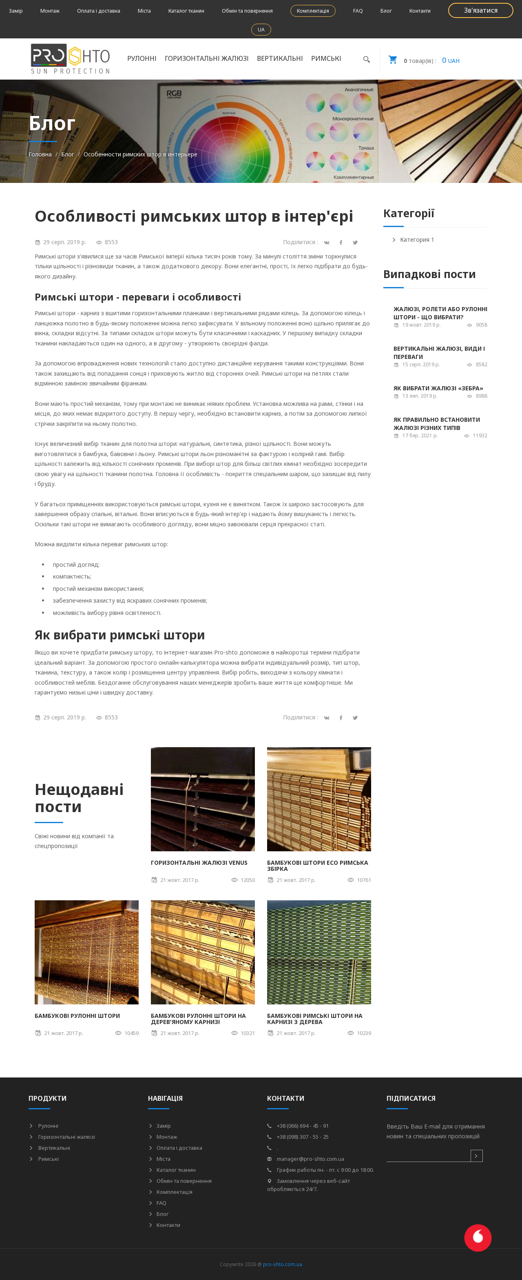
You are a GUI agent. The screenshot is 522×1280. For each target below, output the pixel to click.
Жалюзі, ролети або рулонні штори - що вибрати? (440, 313)
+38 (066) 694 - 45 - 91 (302, 1125)
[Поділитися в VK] (328, 717)
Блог (386, 10)
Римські (48, 1158)
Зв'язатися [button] (481, 10)
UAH (432, 60)
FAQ (358, 10)
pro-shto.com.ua (282, 1264)
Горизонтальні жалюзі (66, 1136)
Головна (40, 154)
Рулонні (47, 1125)
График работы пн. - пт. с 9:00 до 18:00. (325, 1169)
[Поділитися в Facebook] (342, 717)
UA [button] (261, 29)
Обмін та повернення (247, 10)
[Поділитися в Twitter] (356, 717)
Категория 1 (417, 239)
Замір (16, 10)
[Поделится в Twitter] (356, 242)
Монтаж (50, 10)
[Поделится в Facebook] (342, 242)
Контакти (420, 10)
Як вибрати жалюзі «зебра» (438, 388)
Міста (144, 10)
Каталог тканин (186, 10)
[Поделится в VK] (328, 242)
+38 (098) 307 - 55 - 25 (302, 1136)
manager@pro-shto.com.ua (310, 1158)
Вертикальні (53, 1147)
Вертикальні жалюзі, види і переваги (439, 353)
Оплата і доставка (98, 10)
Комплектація (313, 10)
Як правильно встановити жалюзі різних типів (437, 424)
